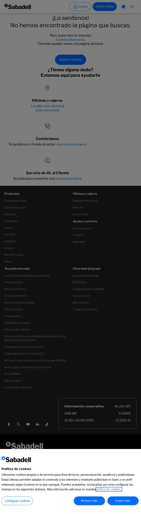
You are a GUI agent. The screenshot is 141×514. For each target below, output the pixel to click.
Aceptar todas (123, 500)
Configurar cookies (17, 500)
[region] (70, 481)
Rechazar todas (89, 500)
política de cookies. (108, 489)
